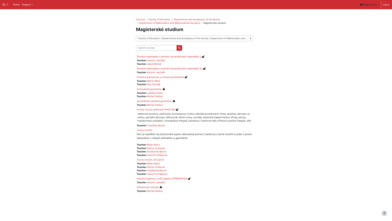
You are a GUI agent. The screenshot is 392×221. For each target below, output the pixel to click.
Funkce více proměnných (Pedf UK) (156, 109)
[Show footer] (384, 213)
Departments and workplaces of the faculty (196, 19)
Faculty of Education (159, 19)
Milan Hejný (153, 144)
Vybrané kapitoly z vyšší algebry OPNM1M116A (162, 178)
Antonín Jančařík (156, 60)
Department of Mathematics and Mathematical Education (169, 22)
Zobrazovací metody (148, 187)
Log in (386, 4)
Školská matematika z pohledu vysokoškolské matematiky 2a (169, 68)
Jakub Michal (154, 63)
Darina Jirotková (156, 148)
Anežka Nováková (156, 151)
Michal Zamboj (155, 96)
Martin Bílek (153, 80)
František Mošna (156, 125)
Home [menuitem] (16, 4)
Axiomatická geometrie (149, 89)
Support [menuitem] (26, 4)
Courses (140, 19)
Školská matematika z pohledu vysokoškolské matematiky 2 (169, 56)
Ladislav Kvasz (155, 92)
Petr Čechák (153, 84)
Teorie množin (144, 130)
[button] (369, 4)
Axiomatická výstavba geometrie (154, 101)
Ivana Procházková (157, 155)
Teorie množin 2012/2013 (150, 159)
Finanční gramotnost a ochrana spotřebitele (160, 77)
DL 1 (5, 4)
